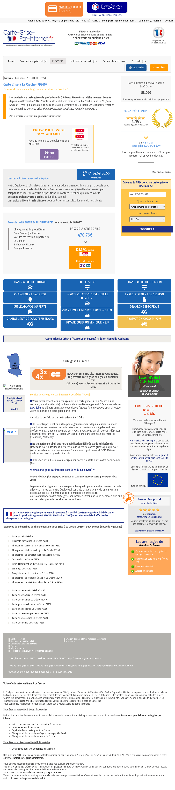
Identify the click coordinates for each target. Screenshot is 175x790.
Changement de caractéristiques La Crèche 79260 (36, 554)
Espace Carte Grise (125, 666)
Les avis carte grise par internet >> (149, 531)
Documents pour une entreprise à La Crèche (33, 748)
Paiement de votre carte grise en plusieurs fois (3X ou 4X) (58, 20)
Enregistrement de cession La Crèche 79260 (33, 573)
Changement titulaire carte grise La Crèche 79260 (36, 550)
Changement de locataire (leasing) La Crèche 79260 (37, 577)
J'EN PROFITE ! (49, 155)
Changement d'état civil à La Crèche (40, 733)
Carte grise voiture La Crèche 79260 (29, 595)
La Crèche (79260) (38, 78)
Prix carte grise (139, 61)
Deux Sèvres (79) (22, 78)
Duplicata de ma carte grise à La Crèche (31, 730)
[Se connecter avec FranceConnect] (107, 7)
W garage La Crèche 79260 (24, 568)
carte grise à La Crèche (20, 766)
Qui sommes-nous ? (125, 20)
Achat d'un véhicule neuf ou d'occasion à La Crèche (36, 724)
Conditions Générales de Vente (24, 644)
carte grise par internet (31, 700)
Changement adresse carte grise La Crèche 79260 (36, 545)
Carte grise (8, 78)
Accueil (11, 61)
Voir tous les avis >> (161, 172)
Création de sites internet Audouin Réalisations (86, 639)
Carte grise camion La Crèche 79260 (29, 599)
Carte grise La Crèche (22, 536)
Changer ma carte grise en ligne (80, 665)
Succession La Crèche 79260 (25, 559)
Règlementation (17, 648)
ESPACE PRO (57, 61)
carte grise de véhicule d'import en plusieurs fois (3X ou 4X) (150, 458)
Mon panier (138, 67)
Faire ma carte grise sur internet (49, 665)
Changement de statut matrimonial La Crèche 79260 (37, 582)
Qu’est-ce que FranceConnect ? (107, 15)
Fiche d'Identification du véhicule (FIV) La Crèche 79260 (38, 564)
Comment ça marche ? (151, 20)
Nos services (71, 641)
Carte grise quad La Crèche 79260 (28, 622)
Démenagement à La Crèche (25, 727)
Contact (169, 20)
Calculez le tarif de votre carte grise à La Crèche (57, 417)
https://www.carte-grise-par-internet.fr (84, 658)
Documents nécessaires (115, 61)
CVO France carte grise (43, 651)
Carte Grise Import (102, 20)
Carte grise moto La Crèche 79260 (28, 590)
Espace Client (159, 67)
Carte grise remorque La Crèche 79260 (30, 613)
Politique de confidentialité (22, 641)
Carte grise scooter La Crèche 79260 (29, 608)
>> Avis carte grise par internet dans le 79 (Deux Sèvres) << (62, 469)
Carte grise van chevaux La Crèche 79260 (31, 604)
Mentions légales (18, 639)
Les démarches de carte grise (83, 61)
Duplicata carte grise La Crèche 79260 (30, 541)
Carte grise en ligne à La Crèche (27, 683)
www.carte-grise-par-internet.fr (29, 778)
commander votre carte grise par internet (40, 772)
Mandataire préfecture (106, 665)
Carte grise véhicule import (143, 440)
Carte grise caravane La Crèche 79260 (30, 618)
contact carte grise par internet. (28, 758)
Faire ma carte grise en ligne (33, 61)
